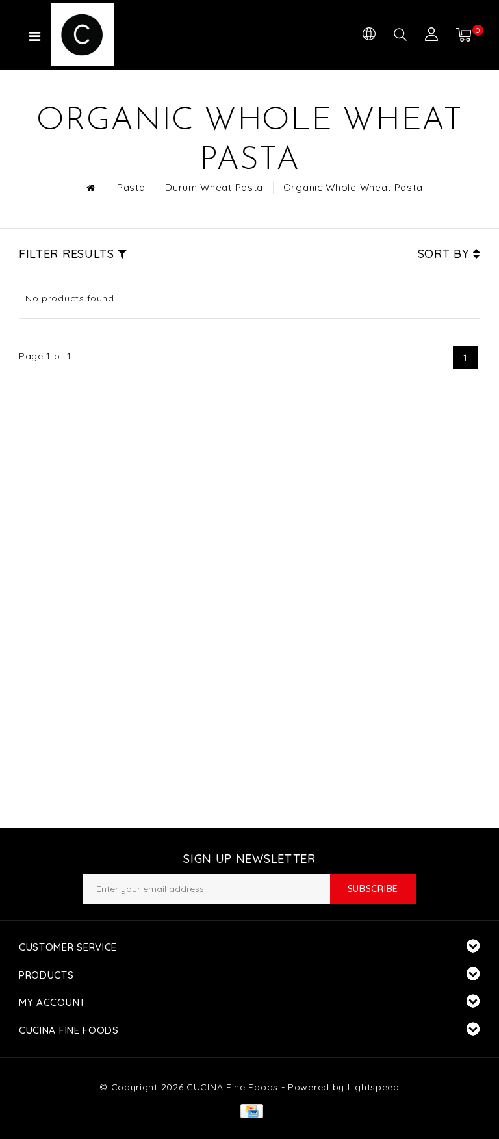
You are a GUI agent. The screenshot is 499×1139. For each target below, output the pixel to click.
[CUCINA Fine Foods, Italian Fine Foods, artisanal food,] (106, 34)
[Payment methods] (249, 1110)
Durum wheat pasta (214, 187)
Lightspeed (374, 1087)
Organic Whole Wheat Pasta (353, 187)
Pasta (131, 187)
